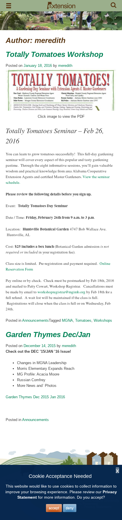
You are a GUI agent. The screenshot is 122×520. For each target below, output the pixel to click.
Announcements (35, 320)
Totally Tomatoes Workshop (54, 54)
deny (69, 508)
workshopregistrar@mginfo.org (61, 291)
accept (54, 508)
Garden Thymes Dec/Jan (48, 334)
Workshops (103, 320)
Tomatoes (83, 320)
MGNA (67, 320)
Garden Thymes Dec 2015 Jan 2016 (35, 397)
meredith (65, 65)
